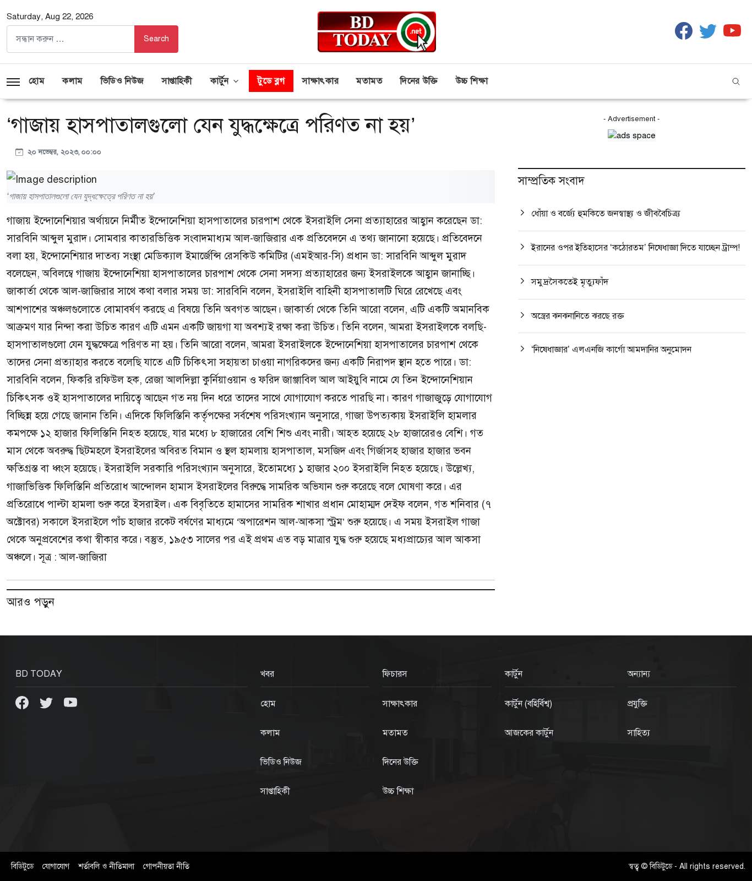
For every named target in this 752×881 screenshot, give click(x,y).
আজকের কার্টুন (529, 732)
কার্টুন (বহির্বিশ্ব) (528, 703)
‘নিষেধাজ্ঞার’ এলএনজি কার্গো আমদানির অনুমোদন (611, 349)
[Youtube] (70, 702)
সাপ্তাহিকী (177, 80)
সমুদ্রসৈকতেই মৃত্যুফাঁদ (569, 281)
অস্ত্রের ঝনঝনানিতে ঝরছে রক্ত (577, 316)
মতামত (369, 80)
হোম (37, 80)
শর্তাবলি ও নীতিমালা (106, 866)
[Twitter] (47, 702)
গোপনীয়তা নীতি (166, 866)
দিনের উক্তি (419, 80)
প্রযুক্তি (637, 703)
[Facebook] (23, 702)
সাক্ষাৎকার (320, 80)
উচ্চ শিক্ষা (472, 80)
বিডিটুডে (22, 866)
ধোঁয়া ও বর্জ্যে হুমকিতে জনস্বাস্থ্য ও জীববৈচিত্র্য (605, 213)
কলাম (72, 80)
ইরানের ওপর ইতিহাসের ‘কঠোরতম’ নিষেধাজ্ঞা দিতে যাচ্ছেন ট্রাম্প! (635, 247)
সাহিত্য (639, 732)
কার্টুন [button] (219, 80)
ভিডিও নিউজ (122, 80)
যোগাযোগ (55, 866)
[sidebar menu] (13, 81)
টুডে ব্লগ (271, 80)
